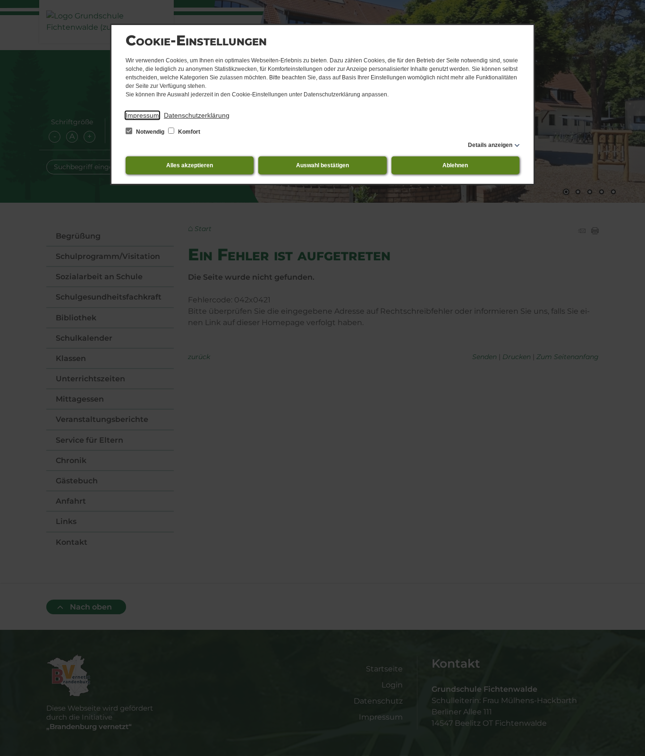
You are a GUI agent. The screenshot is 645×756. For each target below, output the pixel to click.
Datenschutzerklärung (196, 115)
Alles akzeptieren (189, 165)
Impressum (142, 115)
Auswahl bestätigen (322, 165)
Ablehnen (455, 165)
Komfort (188, 132)
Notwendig (150, 132)
